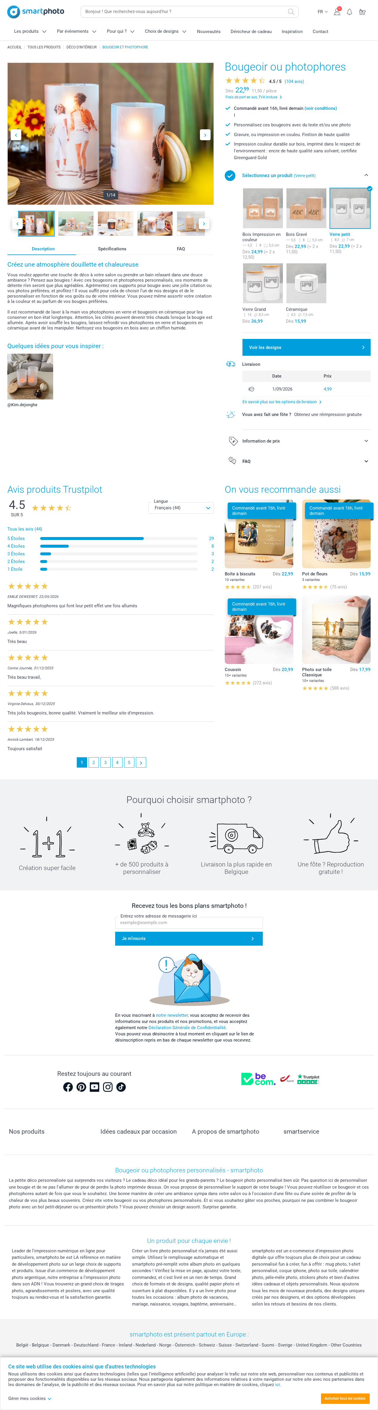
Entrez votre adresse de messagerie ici (158, 916)
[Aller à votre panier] (362, 11)
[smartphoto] (35, 12)
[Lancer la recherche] (291, 11)
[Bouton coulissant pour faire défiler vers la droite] (205, 134)
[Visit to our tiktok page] (121, 1087)
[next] (141, 762)
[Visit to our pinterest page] (81, 1087)
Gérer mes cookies (27, 1398)
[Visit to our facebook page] (68, 1087)
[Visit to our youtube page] (94, 1087)
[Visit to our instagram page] (108, 1087)
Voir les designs (265, 347)
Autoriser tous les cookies (345, 1398)
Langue (161, 501)
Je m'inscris (134, 938)
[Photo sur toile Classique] (336, 629)
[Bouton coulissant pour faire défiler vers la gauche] (16, 134)
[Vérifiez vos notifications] (349, 11)
